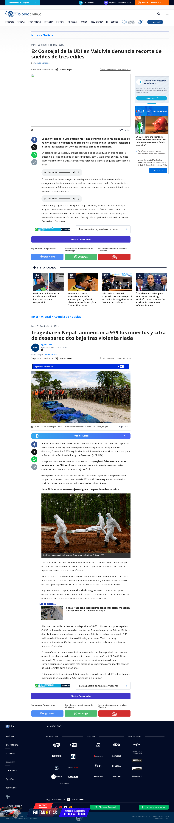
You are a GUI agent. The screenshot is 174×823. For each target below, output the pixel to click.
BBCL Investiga (97, 22)
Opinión (83, 22)
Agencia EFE (46, 344)
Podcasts (9, 22)
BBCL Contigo (112, 22)
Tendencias (72, 22)
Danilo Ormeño (42, 63)
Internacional (35, 22)
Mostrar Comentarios (81, 239)
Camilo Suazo (50, 354)
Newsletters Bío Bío (92, 2)
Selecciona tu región (19, 2)
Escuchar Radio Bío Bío (152, 2)
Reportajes (11, 787)
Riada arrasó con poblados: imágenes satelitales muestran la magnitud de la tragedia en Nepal (98, 609)
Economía (48, 22)
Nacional (21, 22)
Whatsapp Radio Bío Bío (155, 807)
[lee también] (52, 613)
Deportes (60, 22)
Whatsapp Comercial (107, 807)
